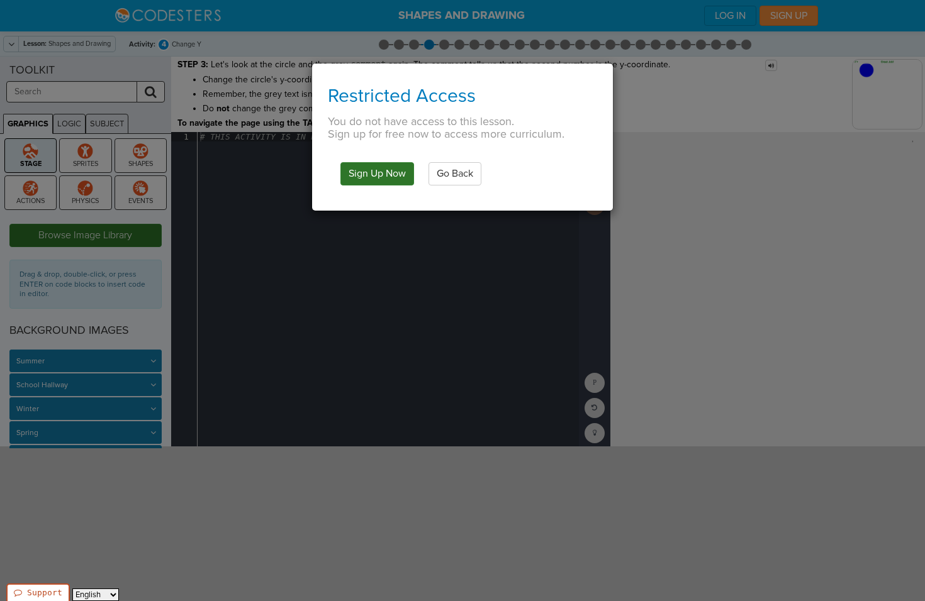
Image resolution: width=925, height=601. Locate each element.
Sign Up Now (377, 173)
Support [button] (44, 592)
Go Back (455, 173)
